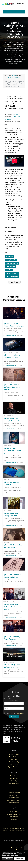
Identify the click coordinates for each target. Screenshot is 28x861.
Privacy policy (20, 713)
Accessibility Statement (15, 830)
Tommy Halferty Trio (12, 263)
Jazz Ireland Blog (14, 762)
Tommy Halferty (11, 260)
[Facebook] (6, 847)
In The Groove (14, 811)
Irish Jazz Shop (14, 816)
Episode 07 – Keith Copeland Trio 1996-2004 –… (13, 450)
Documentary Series (12, 273)
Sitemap (6, 828)
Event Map (14, 781)
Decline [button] (8, 858)
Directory (14, 819)
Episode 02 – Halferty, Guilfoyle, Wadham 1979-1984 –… (13, 607)
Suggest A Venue (14, 797)
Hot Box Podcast (14, 783)
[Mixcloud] (12, 849)
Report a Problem (14, 802)
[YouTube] (21, 847)
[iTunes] (16, 849)
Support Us (14, 12)
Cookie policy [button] (6, 855)
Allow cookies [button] (19, 858)
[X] (11, 847)
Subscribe (14, 717)
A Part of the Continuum (10, 335)
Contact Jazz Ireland (14, 792)
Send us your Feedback (14, 800)
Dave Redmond (10, 266)
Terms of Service (14, 828)
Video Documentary (12, 276)
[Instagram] (16, 847)
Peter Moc (9, 270)
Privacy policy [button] (14, 855)
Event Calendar (14, 778)
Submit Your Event (14, 795)
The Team (14, 759)
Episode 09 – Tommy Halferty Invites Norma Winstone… (12, 387)
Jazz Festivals (14, 764)
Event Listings (14, 776)
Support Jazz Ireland (14, 767)
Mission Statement (14, 757)
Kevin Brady (9, 256)
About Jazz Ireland (14, 754)
